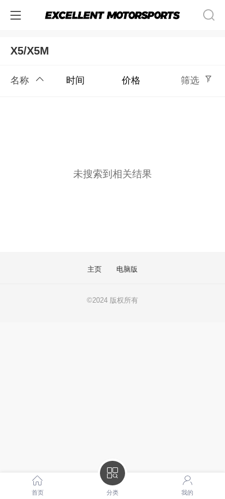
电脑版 (127, 269)
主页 (94, 269)
